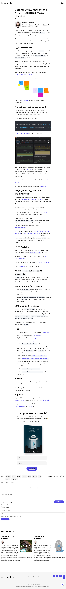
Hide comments (33, 488)
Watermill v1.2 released (39, 538)
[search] (58, 3)
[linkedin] (64, 576)
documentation (44, 262)
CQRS (21, 53)
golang (13, 476)
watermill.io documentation (23, 74)
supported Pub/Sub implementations (32, 199)
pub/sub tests (37, 335)
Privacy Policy (28, 577)
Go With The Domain (32, 26)
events (18, 476)
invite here (30, 406)
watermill (8, 476)
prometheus (14, 479)
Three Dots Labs (33, 24)
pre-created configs (44, 212)
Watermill (46, 24)
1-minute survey (29, 384)
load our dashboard (23, 133)
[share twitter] (57, 476)
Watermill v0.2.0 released (7, 538)
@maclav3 (43, 186)
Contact (21, 577)
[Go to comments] (62, 584)
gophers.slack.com (20, 406)
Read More (4, 564)
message (47, 282)
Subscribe (31, 468)
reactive (24, 476)
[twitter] (60, 576)
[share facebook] (54, 476)
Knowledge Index (42, 577)
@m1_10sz (46, 332)
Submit (5, 519)
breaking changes (29, 341)
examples (35, 338)
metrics (8, 479)
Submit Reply (58, 501)
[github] (54, 576)
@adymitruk (24, 100)
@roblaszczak (45, 400)
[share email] (61, 476)
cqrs (40, 476)
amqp (29, 476)
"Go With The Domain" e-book (39, 422)
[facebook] (64, 578)
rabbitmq (35, 476)
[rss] (57, 576)
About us (35, 577)
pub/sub (43, 174)
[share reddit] (64, 476)
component (28, 169)
